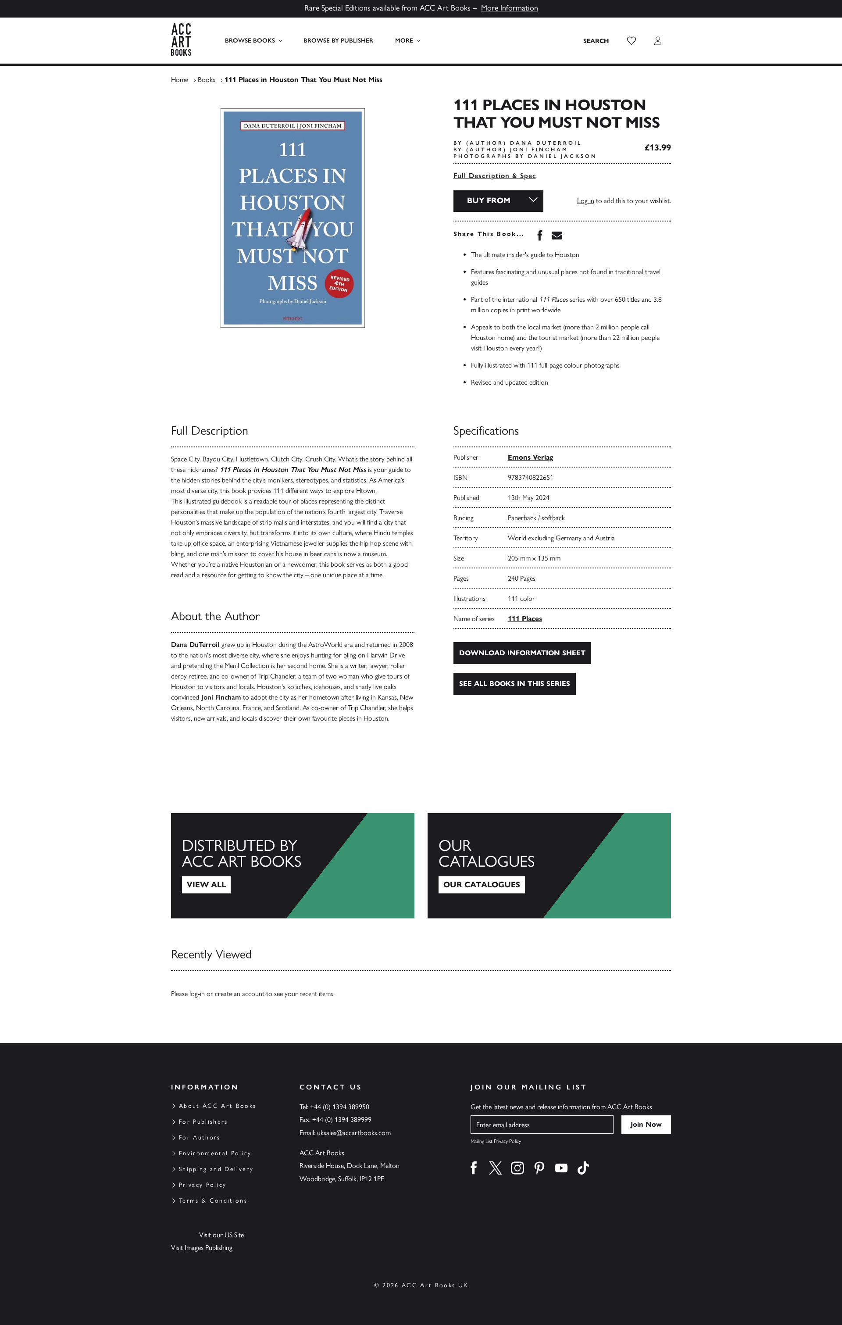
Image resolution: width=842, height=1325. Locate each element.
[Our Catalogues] (549, 865)
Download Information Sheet (522, 653)
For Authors (200, 1137)
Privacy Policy (203, 1185)
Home (179, 79)
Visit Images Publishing (201, 1247)
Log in (585, 200)
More (404, 40)
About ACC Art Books (217, 1106)
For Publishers (203, 1121)
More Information (509, 8)
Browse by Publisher (338, 40)
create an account (239, 993)
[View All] (292, 865)
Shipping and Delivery (216, 1169)
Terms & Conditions (213, 1200)
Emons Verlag (530, 457)
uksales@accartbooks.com (354, 1133)
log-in (197, 993)
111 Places (525, 618)
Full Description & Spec (494, 175)
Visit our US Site (221, 1235)
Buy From (488, 200)
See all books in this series (514, 683)
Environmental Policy (215, 1153)
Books (206, 79)
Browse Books (250, 40)
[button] (631, 40)
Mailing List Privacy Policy (496, 1141)
